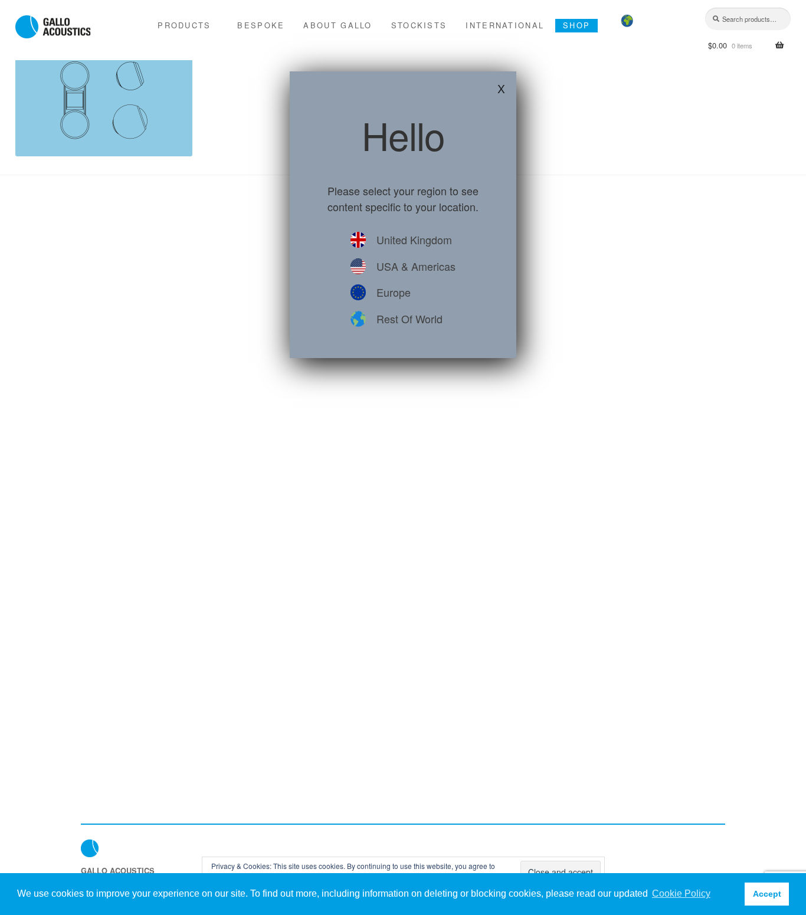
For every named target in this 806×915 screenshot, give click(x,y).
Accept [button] (767, 893)
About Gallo (337, 25)
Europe (393, 292)
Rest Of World (409, 318)
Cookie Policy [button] (681, 893)
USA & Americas (416, 266)
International (505, 25)
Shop (576, 25)
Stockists (419, 25)
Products (184, 25)
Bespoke (260, 25)
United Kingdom (414, 239)
